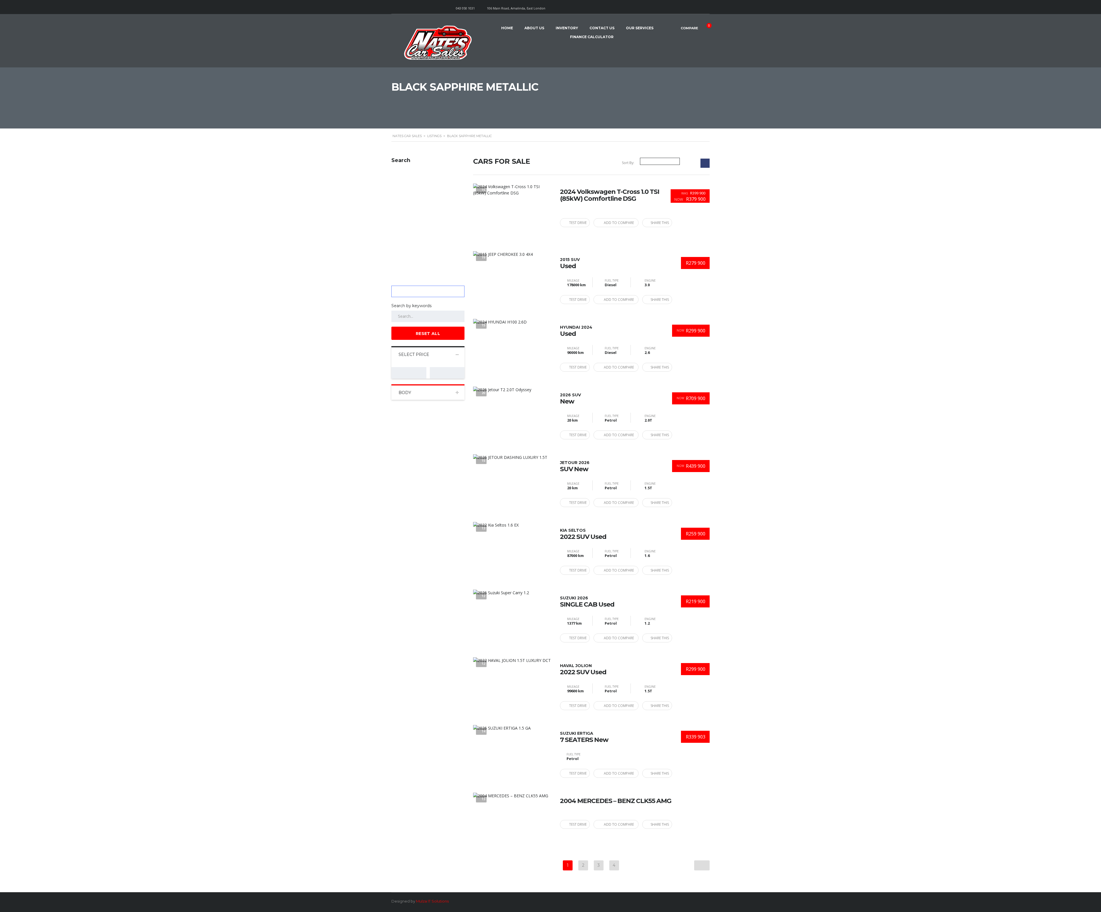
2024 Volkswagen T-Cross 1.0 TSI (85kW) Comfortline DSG (609, 195)
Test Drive (578, 222)
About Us (534, 28)
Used (570, 263)
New (570, 398)
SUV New (574, 466)
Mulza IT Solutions (432, 901)
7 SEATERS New (584, 737)
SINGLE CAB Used (587, 601)
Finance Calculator (592, 37)
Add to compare (619, 222)
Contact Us (601, 28)
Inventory (567, 28)
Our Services (639, 28)
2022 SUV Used (583, 534)
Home (507, 28)
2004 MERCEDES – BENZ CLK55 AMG (615, 801)
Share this (660, 222)
